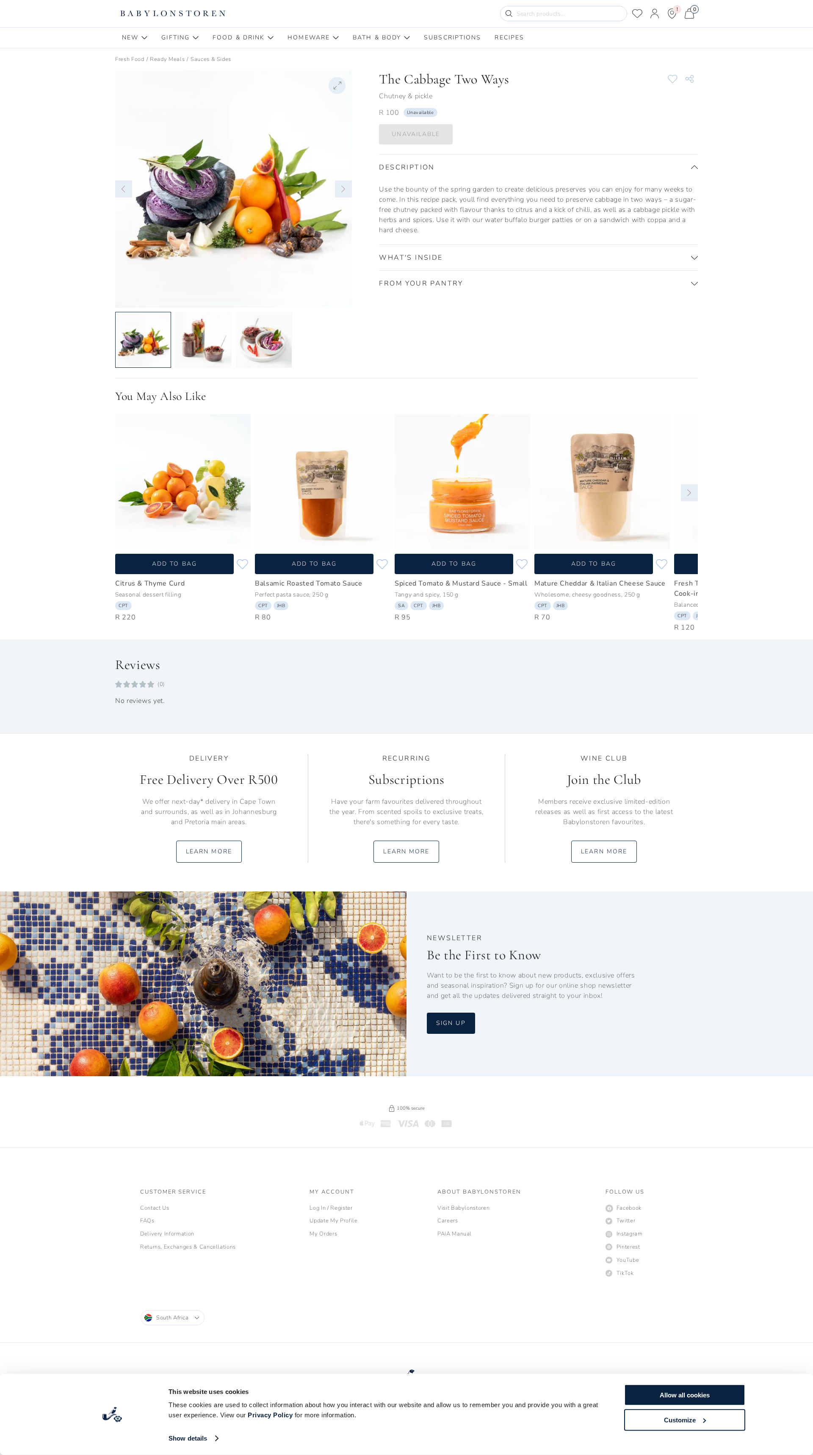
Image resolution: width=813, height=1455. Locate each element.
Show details (188, 1438)
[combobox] (173, 1317)
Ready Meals (167, 59)
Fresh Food (129, 59)
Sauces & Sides (211, 59)
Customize (680, 1419)
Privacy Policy (270, 1415)
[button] (123, 188)
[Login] (654, 13)
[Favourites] (637, 13)
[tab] (135, 38)
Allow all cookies (685, 1395)
